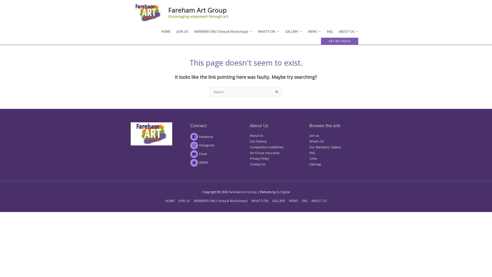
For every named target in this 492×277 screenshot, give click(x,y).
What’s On (316, 141)
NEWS (312, 31)
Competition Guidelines (266, 147)
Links (313, 158)
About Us (256, 135)
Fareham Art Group (197, 10)
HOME (165, 31)
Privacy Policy (259, 158)
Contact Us (258, 164)
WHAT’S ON (266, 31)
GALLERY (291, 31)
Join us (314, 135)
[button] (339, 41)
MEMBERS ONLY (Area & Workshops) (221, 31)
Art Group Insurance (264, 153)
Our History (258, 141)
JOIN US (182, 31)
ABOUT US (346, 31)
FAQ (330, 31)
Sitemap (315, 164)
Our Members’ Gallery (325, 147)
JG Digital (283, 192)
